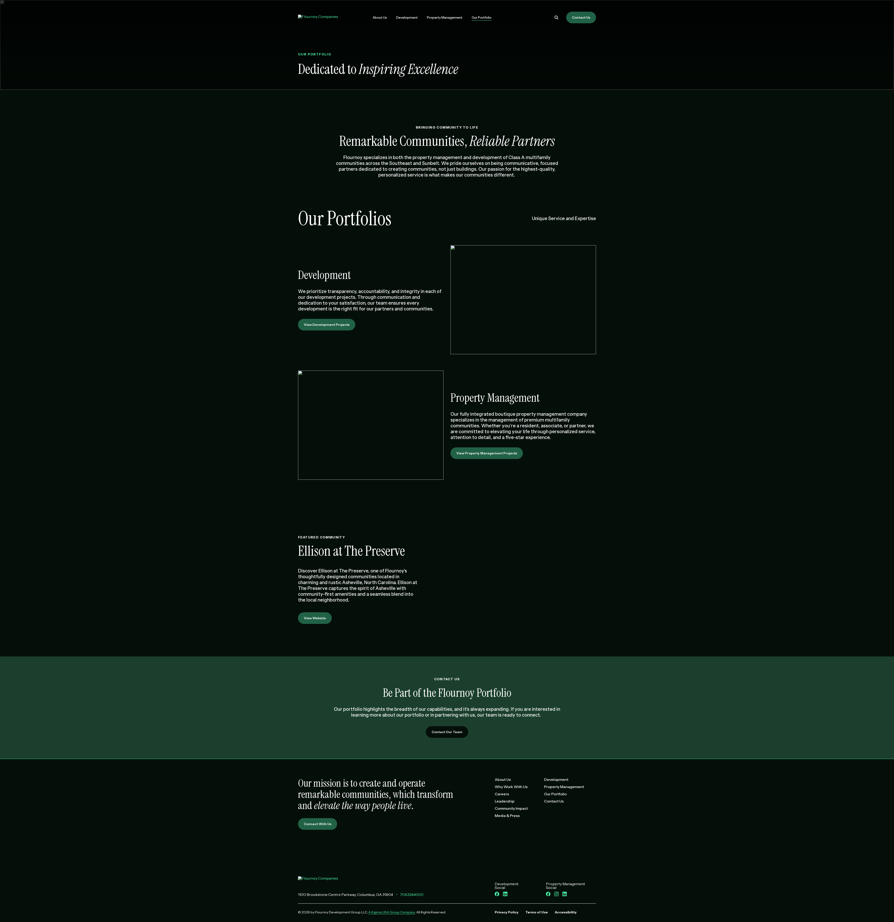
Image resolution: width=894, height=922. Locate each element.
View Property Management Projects (486, 453)
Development (407, 17)
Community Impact (511, 808)
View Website (315, 618)
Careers (502, 794)
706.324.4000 (411, 894)
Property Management (444, 17)
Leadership (505, 801)
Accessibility (566, 912)
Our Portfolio (481, 17)
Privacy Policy (506, 912)
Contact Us (581, 17)
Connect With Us (317, 824)
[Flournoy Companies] (318, 880)
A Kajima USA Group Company (391, 912)
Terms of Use (536, 912)
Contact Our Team (447, 732)
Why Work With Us (511, 786)
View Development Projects (326, 325)
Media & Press (507, 815)
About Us (380, 17)
